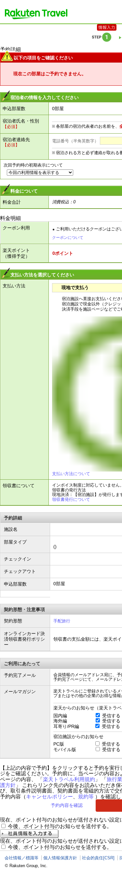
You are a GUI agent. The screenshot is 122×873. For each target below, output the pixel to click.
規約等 (86, 796)
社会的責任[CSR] (98, 857)
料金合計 (12, 202)
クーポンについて (67, 237)
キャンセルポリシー (49, 796)
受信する (111, 715)
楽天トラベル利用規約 (69, 779)
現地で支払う (75, 287)
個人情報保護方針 (60, 857)
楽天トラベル (36, 14)
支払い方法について (71, 473)
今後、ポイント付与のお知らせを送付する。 (60, 826)
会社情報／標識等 (21, 857)
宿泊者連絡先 (16, 139)
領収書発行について (71, 499)
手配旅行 (61, 620)
